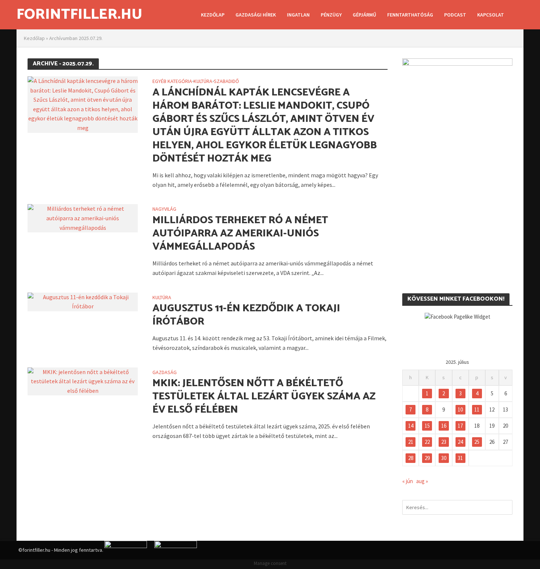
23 (443, 441)
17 (460, 425)
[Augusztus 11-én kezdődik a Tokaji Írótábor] (83, 301)
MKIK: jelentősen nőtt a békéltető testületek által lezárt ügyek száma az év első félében (263, 396)
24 (460, 441)
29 (427, 457)
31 (460, 457)
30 (443, 457)
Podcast (455, 14)
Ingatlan (298, 14)
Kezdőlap (212, 14)
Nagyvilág (164, 209)
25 (476, 441)
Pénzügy (331, 14)
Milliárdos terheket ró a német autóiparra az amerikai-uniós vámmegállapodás (240, 233)
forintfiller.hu (79, 15)
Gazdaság (164, 373)
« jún (407, 481)
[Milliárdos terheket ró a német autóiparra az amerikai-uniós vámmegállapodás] (83, 217)
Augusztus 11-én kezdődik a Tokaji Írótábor (246, 315)
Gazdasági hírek (255, 14)
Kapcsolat (490, 14)
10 (460, 409)
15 (427, 425)
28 (410, 457)
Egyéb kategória (172, 81)
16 (443, 425)
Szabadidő (226, 81)
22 (427, 441)
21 (410, 441)
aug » (422, 481)
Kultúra (203, 81)
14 (410, 425)
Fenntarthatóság (410, 14)
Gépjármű (364, 14)
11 (476, 409)
